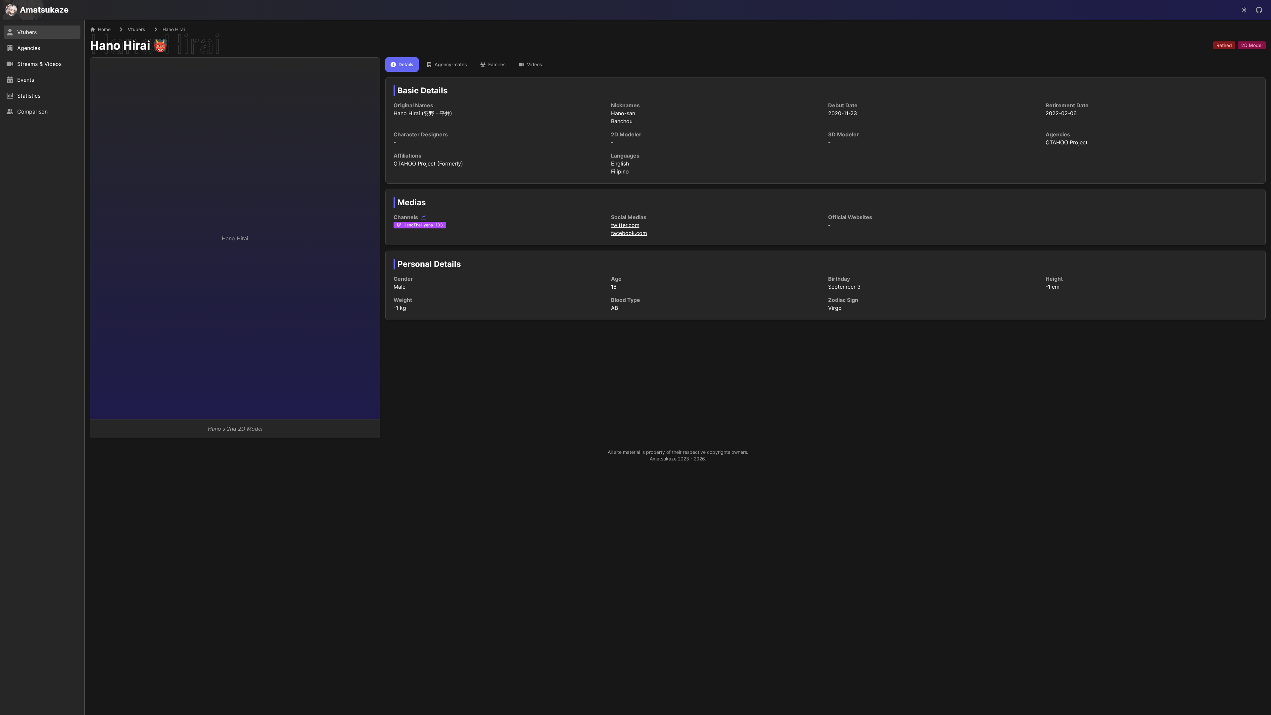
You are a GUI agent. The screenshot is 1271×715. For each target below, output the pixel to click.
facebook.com (629, 233)
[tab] (402, 64)
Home (104, 29)
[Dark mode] (1244, 10)
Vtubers (136, 29)
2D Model (1251, 45)
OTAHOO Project (1067, 142)
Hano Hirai (120, 45)
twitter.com (625, 225)
